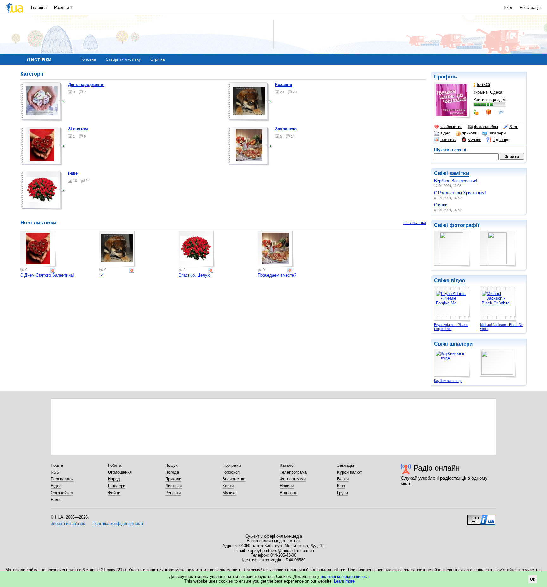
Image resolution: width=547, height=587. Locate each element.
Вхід (508, 7)
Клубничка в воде (448, 381)
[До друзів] (476, 112)
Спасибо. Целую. (195, 275)
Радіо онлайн (436, 468)
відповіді (501, 139)
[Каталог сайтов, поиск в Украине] (481, 517)
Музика (229, 492)
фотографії (464, 225)
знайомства (451, 126)
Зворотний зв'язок (68, 523)
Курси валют (349, 472)
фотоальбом (486, 126)
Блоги (343, 479)
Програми (232, 465)
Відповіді (288, 492)
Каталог (287, 465)
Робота (114, 465)
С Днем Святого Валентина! (47, 275)
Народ (114, 479)
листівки (448, 139)
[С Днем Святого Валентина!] (38, 249)
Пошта (57, 465)
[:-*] (117, 249)
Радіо (56, 499)
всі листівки (414, 222)
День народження (86, 84)
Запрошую (286, 129)
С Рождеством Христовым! (460, 192)
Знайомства (234, 479)
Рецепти (173, 492)
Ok (532, 579)
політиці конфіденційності (345, 576)
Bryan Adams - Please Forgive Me (451, 327)
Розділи (61, 7)
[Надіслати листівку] (53, 270)
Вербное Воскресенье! (455, 180)
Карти (228, 486)
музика (474, 139)
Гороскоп (231, 472)
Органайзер (62, 492)
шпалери (497, 133)
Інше (73, 173)
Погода (172, 472)
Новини (287, 486)
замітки (459, 173)
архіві (460, 149)
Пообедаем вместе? (277, 275)
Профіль (445, 77)
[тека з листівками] (43, 102)
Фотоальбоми (293, 479)
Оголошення (120, 472)
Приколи (173, 479)
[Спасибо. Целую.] (197, 249)
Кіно (341, 486)
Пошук (171, 465)
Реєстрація (530, 7)
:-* (101, 275)
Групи (342, 492)
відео (445, 133)
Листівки (173, 486)
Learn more (344, 581)
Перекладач (62, 479)
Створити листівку (123, 59)
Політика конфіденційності (117, 523)
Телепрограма (293, 472)
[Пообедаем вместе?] (276, 249)
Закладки (346, 465)
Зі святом (78, 129)
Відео (56, 486)
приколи (469, 133)
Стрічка (157, 59)
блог (513, 126)
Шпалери (116, 486)
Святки (440, 205)
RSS (55, 472)
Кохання (283, 84)
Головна (39, 7)
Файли (114, 492)
